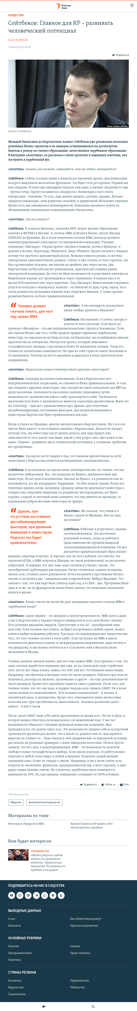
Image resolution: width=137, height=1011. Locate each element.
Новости (13, 946)
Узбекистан (77, 987)
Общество (16, 15)
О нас (11, 919)
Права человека (80, 953)
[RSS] (61, 895)
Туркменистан (40, 851)
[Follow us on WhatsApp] (44, 895)
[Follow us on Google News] (52, 895)
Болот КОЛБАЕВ (18, 40)
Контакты (14, 925)
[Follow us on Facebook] (28, 895)
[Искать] (93, 1006)
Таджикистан (17, 994)
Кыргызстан (16, 987)
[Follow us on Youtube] (11, 895)
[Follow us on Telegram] (36, 895)
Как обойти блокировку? (85, 919)
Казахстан (14, 980)
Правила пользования (84, 925)
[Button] (120, 55)
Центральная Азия (20, 953)
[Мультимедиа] (44, 1006)
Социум (75, 946)
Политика (14, 960)
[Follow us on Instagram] (19, 895)
